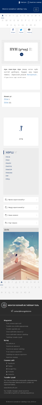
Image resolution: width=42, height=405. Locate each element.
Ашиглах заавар (35, 2)
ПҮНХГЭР (9, 170)
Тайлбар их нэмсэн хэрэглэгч (16, 354)
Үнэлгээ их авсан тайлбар (15, 349)
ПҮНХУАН (9, 173)
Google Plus (12, 369)
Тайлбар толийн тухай (14, 337)
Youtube (11, 372)
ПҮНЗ (7, 160)
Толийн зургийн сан (13, 329)
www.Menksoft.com (10, 388)
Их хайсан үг (10, 343)
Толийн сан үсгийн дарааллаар (17, 326)
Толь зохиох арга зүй (13, 323)
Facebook (11, 363)
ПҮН (6, 99)
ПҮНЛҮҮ (8, 163)
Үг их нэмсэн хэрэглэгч (14, 352)
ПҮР (7, 176)
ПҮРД (8, 179)
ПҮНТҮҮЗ (9, 166)
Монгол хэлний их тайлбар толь (14, 9)
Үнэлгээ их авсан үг (13, 346)
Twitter (10, 366)
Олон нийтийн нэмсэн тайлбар (17, 334)
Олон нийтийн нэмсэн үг (14, 332)
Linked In (11, 374)
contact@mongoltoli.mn (22, 311)
